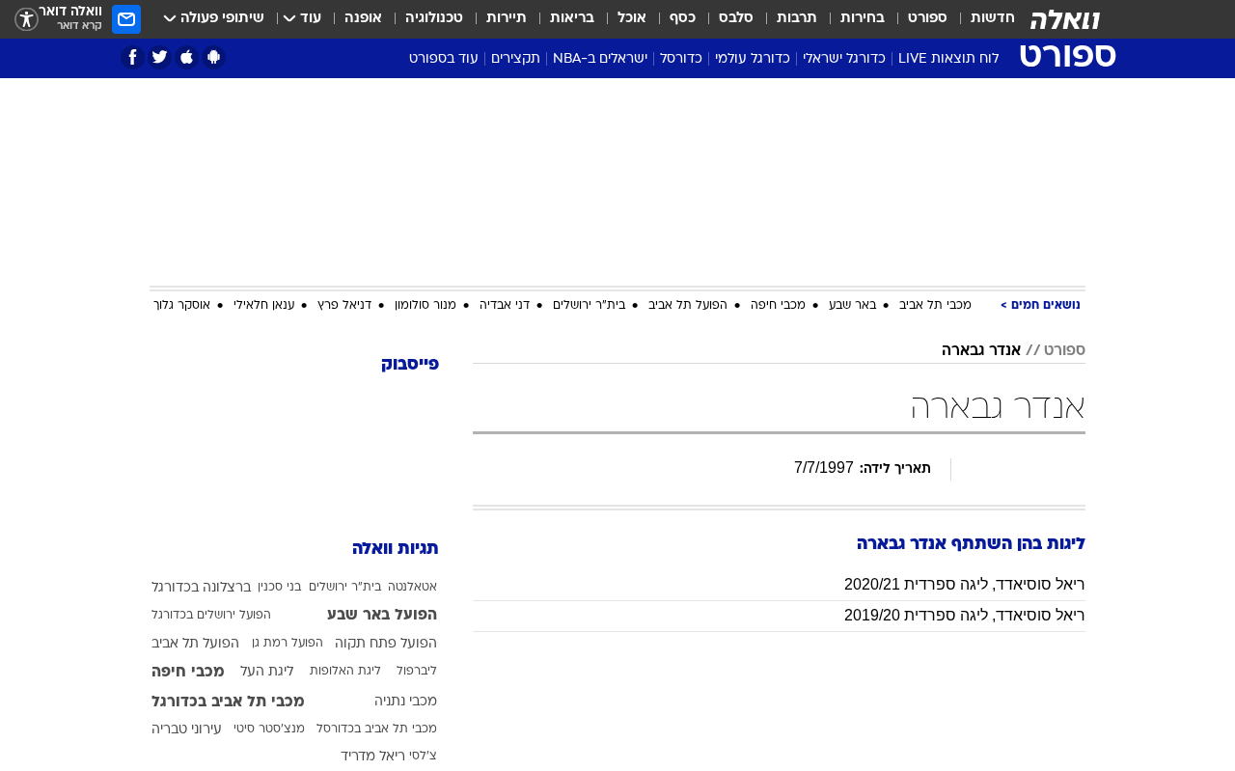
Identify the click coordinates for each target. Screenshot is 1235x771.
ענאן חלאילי (263, 306)
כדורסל (681, 59)
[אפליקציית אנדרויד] (214, 57)
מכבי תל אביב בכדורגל (228, 702)
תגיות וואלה (395, 549)
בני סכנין (279, 587)
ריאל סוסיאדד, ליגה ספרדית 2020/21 (964, 584)
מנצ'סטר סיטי (269, 729)
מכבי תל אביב (935, 306)
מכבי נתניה (405, 702)
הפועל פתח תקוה (386, 644)
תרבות (797, 19)
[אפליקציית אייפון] (187, 57)
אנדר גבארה (981, 351)
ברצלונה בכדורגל (201, 588)
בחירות (862, 19)
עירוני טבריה (186, 730)
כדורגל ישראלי (844, 59)
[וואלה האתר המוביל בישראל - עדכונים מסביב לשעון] (1065, 19)
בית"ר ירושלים (589, 306)
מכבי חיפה (778, 306)
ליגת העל (266, 672)
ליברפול (417, 671)
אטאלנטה (412, 587)
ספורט (927, 19)
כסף (683, 19)
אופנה (363, 19)
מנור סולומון (425, 306)
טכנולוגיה (434, 19)
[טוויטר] (160, 57)
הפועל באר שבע (382, 615)
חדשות (993, 19)
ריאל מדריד (373, 757)
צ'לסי (423, 756)
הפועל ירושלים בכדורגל (211, 615)
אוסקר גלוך (181, 306)
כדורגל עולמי (752, 59)
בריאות (572, 19)
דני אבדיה (505, 306)
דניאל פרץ (344, 306)
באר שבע (852, 306)
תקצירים (515, 59)
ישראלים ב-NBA (600, 59)
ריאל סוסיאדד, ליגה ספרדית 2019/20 (964, 615)
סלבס (736, 19)
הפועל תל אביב (687, 306)
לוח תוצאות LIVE (948, 59)
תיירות (506, 19)
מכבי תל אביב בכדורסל (376, 729)
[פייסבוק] (133, 57)
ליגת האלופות (345, 671)
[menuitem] (981, 19)
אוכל (632, 19)
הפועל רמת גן (287, 643)
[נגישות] (26, 20)
